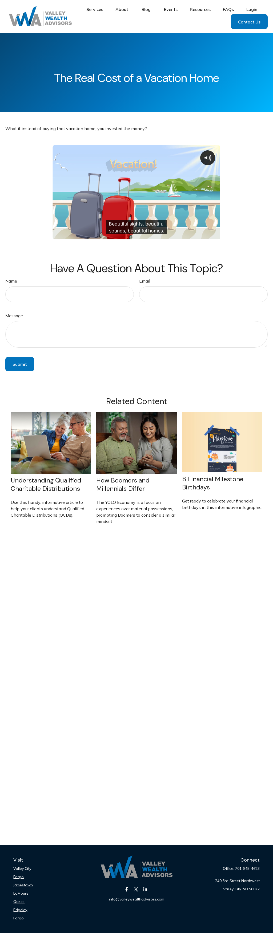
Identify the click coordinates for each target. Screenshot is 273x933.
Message (14, 315)
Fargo (18, 876)
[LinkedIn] (145, 889)
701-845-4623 (247, 868)
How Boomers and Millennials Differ (123, 484)
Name (11, 281)
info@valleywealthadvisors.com (136, 899)
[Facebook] (126, 889)
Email (144, 281)
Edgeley (20, 909)
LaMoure (21, 893)
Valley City (22, 868)
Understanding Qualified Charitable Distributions (46, 484)
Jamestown (23, 885)
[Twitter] (136, 889)
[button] (94, 9)
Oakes (19, 901)
